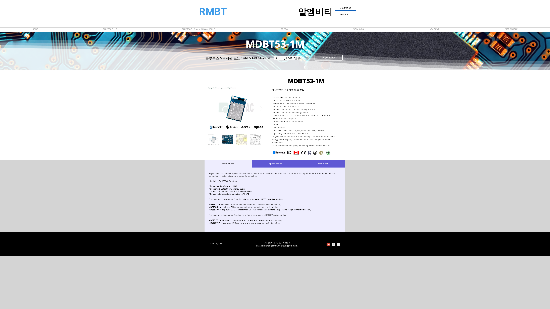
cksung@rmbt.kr (289, 245)
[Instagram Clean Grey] (338, 244)
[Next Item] (261, 108)
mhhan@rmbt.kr (271, 245)
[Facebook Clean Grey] (333, 244)
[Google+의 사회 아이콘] (328, 244)
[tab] (228, 164)
